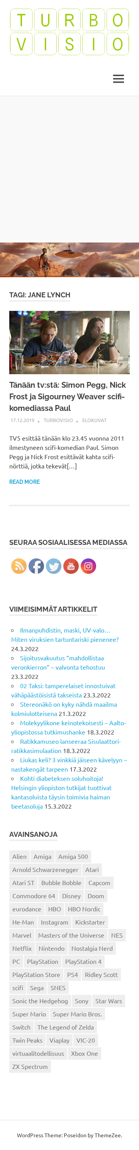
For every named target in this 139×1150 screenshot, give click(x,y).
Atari (92, 869)
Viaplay (59, 1040)
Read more (24, 482)
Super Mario (29, 1014)
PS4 (72, 974)
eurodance (26, 909)
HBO (54, 909)
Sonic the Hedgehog (40, 1000)
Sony (81, 1000)
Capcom (99, 882)
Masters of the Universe (71, 935)
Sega (37, 987)
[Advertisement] (69, 169)
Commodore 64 (33, 895)
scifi (17, 987)
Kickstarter (90, 922)
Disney (71, 895)
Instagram (54, 922)
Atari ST (23, 882)
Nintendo (51, 948)
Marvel (21, 935)
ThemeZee (108, 1134)
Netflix (22, 948)
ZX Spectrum (30, 1066)
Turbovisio (58, 420)
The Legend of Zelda (65, 1027)
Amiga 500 (73, 856)
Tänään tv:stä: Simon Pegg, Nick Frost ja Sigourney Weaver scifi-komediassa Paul (67, 396)
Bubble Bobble (61, 882)
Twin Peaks (27, 1040)
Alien (19, 856)
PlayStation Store (36, 974)
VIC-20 (85, 1040)
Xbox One (84, 1053)
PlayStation (42, 961)
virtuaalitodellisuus (38, 1053)
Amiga (42, 856)
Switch (21, 1027)
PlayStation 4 (83, 961)
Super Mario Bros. (77, 1014)
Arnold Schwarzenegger (45, 869)
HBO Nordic (84, 909)
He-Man (23, 922)
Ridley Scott (101, 974)
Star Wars (108, 1000)
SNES (58, 987)
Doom (96, 895)
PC (16, 961)
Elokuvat (94, 420)
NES (117, 935)
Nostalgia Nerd (92, 948)
